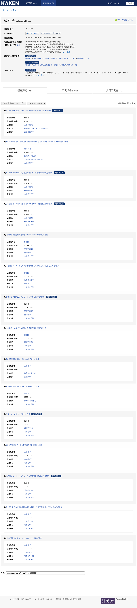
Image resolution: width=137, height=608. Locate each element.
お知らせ (49, 599)
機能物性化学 (63, 58)
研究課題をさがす (32, 3)
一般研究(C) (28, 552)
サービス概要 (14, 599)
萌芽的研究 (28, 459)
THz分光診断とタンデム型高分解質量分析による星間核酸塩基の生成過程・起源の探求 (37, 142)
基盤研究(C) (28, 125)
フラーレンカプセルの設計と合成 (18, 414)
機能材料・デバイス (84, 58)
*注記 (131, 20)
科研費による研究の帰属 (72, 599)
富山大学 (27, 377)
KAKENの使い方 (114, 3)
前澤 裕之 (27, 149)
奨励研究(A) (28, 428)
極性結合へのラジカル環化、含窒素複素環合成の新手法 (26, 328)
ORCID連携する (123, 20)
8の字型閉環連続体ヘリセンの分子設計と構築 (22, 359)
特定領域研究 (29, 280)
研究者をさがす (48, 3)
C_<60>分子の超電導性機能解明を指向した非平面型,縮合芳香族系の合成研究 (34, 507)
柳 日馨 (26, 242)
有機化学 (28, 58)
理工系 (63, 65)
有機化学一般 (72, 65)
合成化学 (72, 58)
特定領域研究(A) (30, 373)
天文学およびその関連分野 (42, 65)
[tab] (25, 90)
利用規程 (58, 599)
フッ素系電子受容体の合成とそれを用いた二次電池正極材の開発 (29, 204)
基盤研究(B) (28, 249)
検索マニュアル (27, 599)
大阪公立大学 (29, 132)
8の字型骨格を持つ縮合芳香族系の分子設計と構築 (24, 445)
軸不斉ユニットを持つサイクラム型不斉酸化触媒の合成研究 (27, 476)
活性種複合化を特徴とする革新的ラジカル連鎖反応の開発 (27, 235)
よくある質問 (39, 599)
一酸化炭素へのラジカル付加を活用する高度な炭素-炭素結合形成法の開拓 (33, 266)
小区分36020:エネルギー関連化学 (45, 58)
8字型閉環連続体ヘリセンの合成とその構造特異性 (24, 538)
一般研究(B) (28, 521)
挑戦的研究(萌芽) (30, 156)
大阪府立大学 (29, 163)
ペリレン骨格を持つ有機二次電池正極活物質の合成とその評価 (28, 111)
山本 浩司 (27, 366)
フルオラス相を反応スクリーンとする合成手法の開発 (25, 297)
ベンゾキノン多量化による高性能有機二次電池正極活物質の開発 (29, 173)
